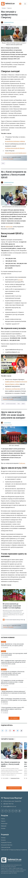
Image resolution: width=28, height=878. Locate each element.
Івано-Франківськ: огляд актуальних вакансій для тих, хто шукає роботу (12, 644)
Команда (3, 837)
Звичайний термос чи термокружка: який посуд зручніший (14, 654)
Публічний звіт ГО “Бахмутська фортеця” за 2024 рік (14, 849)
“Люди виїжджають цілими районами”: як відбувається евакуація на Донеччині (13, 692)
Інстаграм (11, 158)
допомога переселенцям (10, 403)
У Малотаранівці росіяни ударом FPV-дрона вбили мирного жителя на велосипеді (12, 709)
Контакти (3, 840)
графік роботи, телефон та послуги (16, 381)
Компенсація (4, 823)
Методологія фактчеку (6, 845)
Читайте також (7, 739)
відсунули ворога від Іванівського (15, 153)
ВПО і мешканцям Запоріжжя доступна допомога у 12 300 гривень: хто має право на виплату (14, 700)
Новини (3, 818)
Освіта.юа (22, 463)
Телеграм (5, 158)
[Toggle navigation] (25, 3)
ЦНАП (23, 403)
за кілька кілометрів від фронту (15, 148)
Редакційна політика (6, 842)
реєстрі (20, 279)
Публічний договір (5, 847)
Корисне (3, 821)
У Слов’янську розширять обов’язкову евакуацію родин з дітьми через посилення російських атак (12, 673)
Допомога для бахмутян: (12, 389)
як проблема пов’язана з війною (15, 141)
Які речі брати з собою (12, 384)
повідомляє (9, 226)
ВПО (3, 403)
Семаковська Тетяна (9, 22)
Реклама (3, 828)
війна (3, 163)
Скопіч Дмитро (7, 422)
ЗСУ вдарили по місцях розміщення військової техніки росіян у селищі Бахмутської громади (12, 682)
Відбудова (3, 826)
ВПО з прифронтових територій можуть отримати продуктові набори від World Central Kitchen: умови (13, 662)
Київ (19, 403)
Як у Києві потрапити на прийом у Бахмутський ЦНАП (10, 764)
